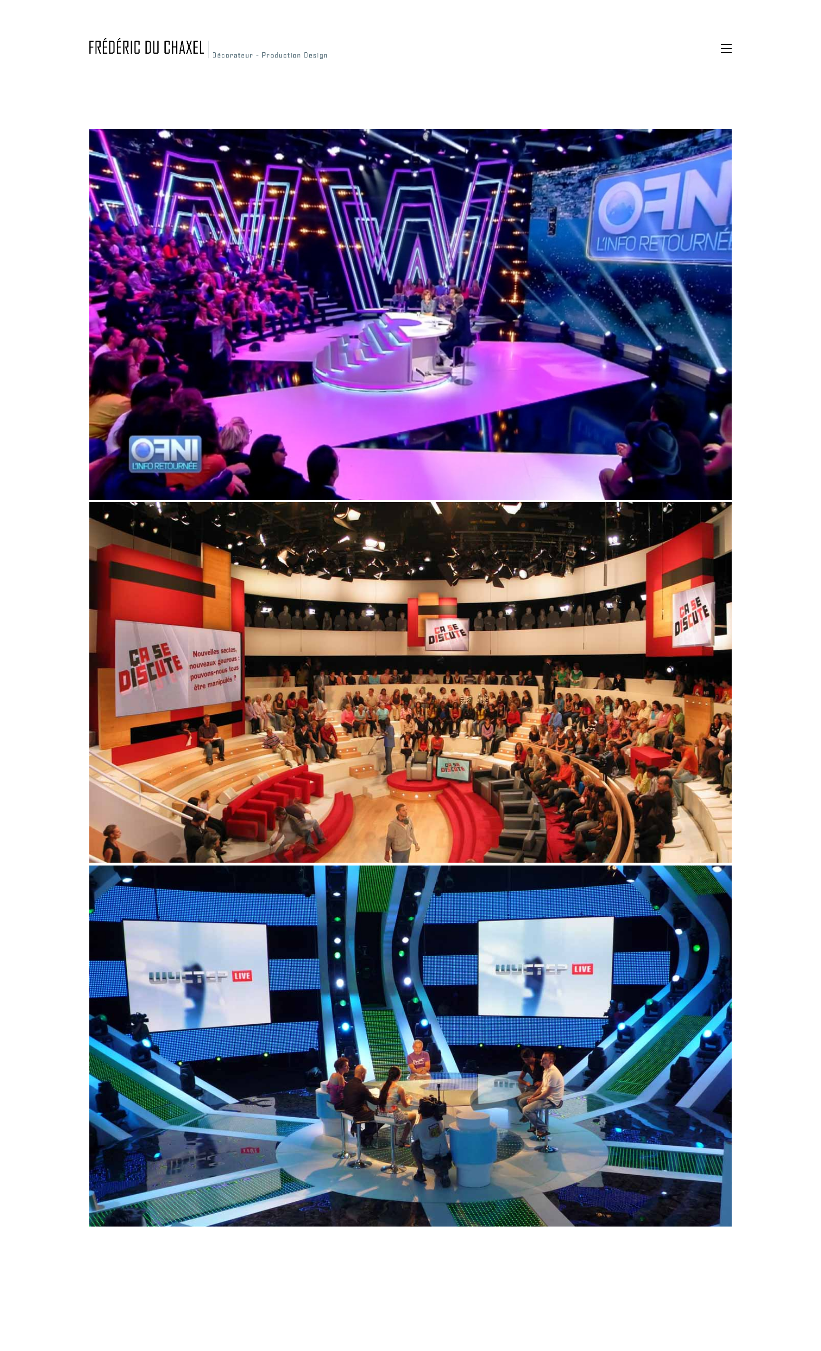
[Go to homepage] (208, 48)
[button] (726, 48)
